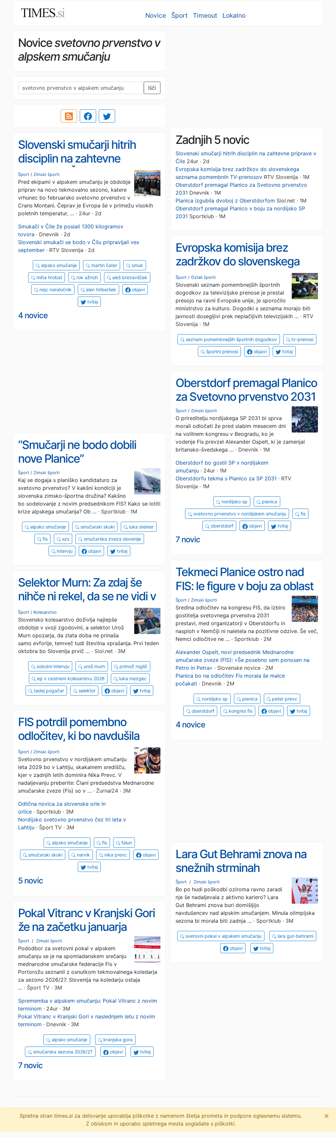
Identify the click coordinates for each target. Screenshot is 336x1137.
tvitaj (92, 301)
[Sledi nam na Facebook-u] (88, 116)
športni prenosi (221, 351)
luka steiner (141, 527)
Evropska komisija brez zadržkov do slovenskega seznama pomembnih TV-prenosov (239, 268)
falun (126, 842)
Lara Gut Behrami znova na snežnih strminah (241, 861)
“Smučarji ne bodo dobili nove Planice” (77, 452)
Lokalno (233, 15)
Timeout (205, 15)
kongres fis (239, 711)
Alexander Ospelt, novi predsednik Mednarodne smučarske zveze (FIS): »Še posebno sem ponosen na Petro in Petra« (242, 660)
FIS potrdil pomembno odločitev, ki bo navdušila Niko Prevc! (78, 736)
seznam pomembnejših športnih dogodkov (230, 339)
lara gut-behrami (294, 936)
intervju (64, 551)
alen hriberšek (100, 289)
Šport (179, 15)
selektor (86, 690)
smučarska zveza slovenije (111, 539)
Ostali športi (203, 277)
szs (65, 539)
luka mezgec (132, 678)
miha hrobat (48, 277)
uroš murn (93, 666)
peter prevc (284, 699)
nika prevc (115, 855)
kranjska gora (117, 1039)
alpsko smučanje (58, 265)
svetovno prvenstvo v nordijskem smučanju (239, 513)
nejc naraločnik (55, 289)
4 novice (33, 315)
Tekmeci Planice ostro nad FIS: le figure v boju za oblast (244, 579)
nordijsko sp (233, 501)
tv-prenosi (301, 339)
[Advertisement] (246, 77)
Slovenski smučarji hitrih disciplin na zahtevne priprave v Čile (77, 158)
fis (302, 513)
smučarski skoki (97, 527)
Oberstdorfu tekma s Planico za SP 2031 (226, 478)
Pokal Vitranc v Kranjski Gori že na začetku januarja (86, 920)
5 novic (30, 880)
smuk (136, 265)
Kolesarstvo (45, 612)
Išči (152, 88)
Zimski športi (46, 174)
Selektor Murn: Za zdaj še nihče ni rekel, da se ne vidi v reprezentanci (87, 596)
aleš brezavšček (129, 277)
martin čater (103, 265)
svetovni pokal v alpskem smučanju (223, 936)
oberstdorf (221, 526)
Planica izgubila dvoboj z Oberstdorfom (225, 200)
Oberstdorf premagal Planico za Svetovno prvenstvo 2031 (246, 390)
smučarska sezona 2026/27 (62, 1051)
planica (269, 501)
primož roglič (132, 666)
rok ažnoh (86, 277)
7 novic (188, 539)
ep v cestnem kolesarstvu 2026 (70, 678)
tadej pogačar (48, 690)
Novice (155, 15)
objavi (138, 289)
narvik (82, 855)
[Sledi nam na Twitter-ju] (107, 116)
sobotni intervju (52, 666)
